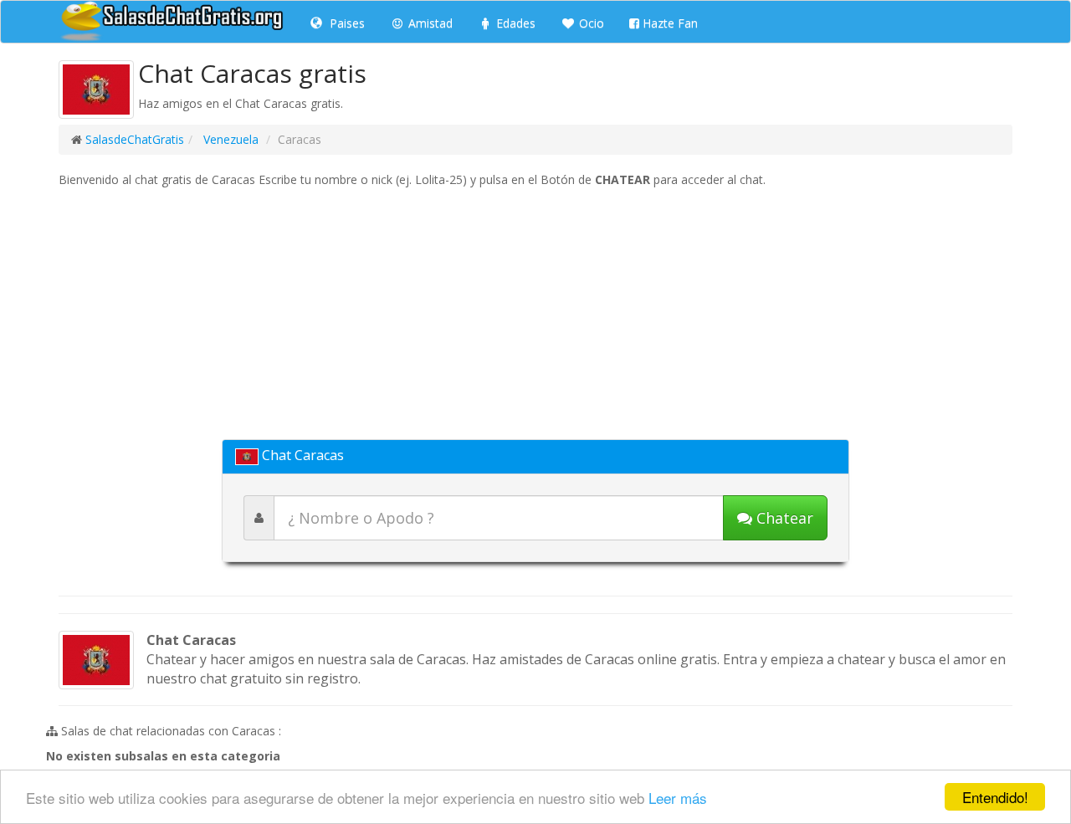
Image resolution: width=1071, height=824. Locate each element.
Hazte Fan (668, 23)
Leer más (677, 797)
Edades (514, 23)
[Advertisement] (535, 314)
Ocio (590, 23)
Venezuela (229, 139)
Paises (345, 23)
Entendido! (995, 796)
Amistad (429, 23)
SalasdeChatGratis (134, 139)
